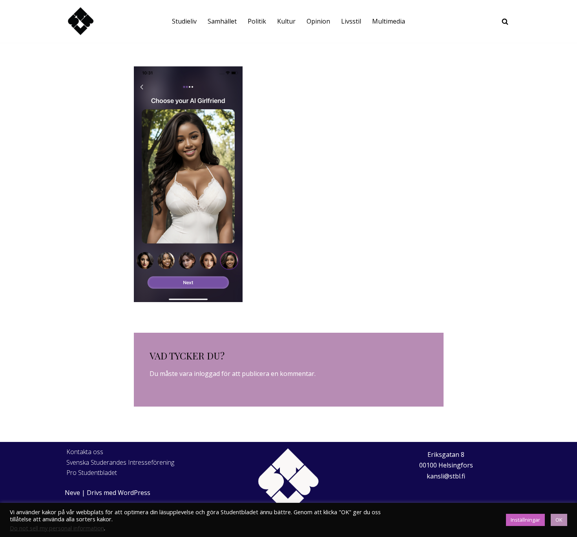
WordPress (134, 492)
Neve (72, 492)
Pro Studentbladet (91, 472)
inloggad (207, 373)
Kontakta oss (84, 451)
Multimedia (388, 21)
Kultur (286, 21)
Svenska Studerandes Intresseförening (120, 462)
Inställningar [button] (525, 519)
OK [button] (558, 519)
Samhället (222, 21)
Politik (257, 21)
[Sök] (505, 21)
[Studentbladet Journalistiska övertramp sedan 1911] (80, 21)
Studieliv (184, 21)
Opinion (318, 21)
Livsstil (351, 21)
